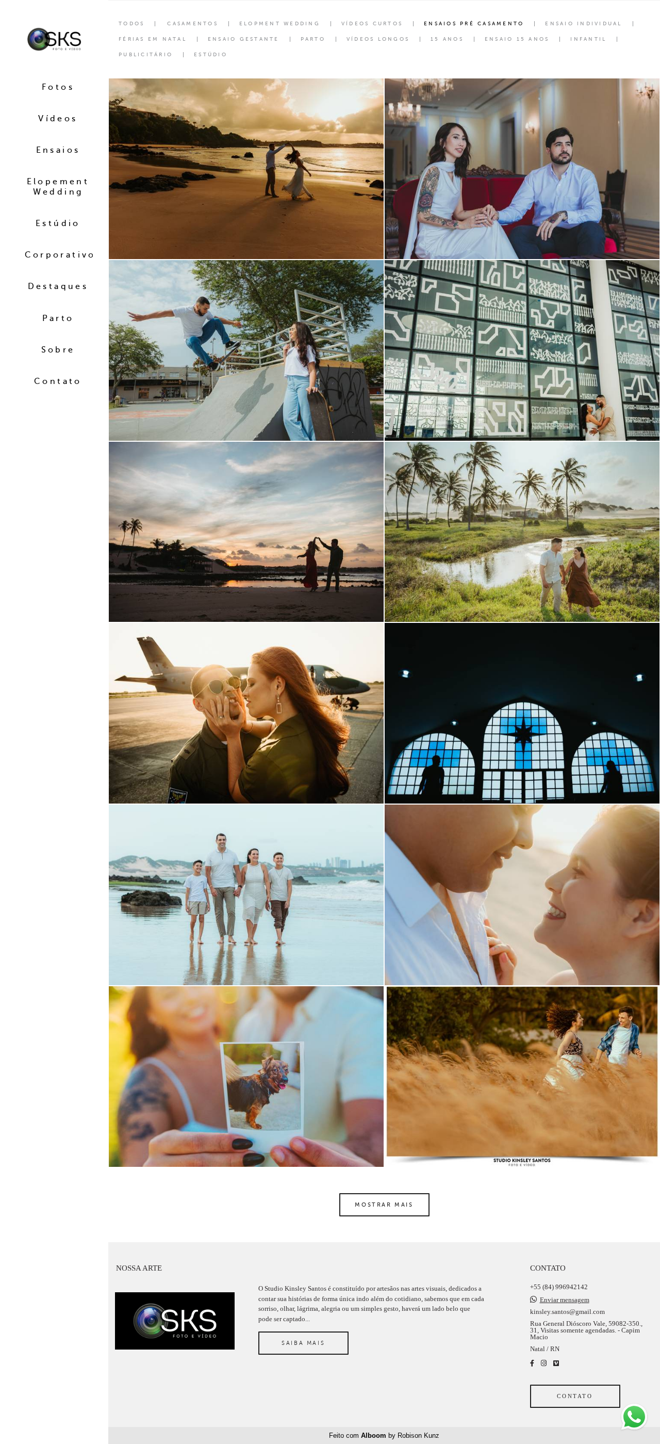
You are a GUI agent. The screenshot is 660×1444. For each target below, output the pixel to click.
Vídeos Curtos (372, 23)
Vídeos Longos (377, 39)
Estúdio (58, 223)
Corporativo (60, 255)
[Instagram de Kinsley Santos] (544, 1363)
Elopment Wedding (279, 23)
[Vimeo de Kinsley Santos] (556, 1363)
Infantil (588, 39)
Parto (58, 318)
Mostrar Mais (384, 1204)
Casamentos (192, 23)
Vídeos (57, 118)
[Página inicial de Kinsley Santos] (54, 40)
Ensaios (58, 150)
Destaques (58, 286)
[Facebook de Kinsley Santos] (532, 1363)
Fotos (58, 87)
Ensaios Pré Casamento (474, 23)
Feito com (384, 1435)
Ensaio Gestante (243, 39)
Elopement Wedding (58, 186)
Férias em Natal (153, 39)
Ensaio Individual (583, 23)
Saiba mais (303, 1343)
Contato (58, 381)
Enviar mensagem (564, 1299)
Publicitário (146, 54)
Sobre (58, 350)
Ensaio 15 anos (517, 39)
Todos (131, 23)
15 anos (447, 39)
